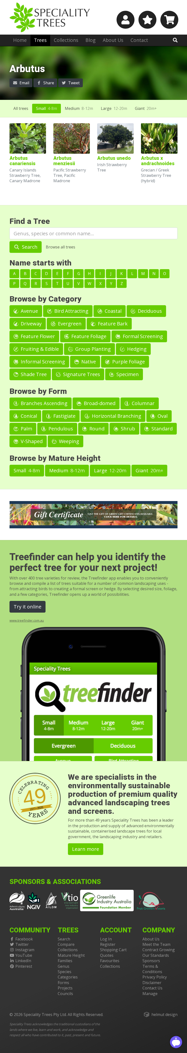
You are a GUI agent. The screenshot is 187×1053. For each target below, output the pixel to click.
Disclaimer (151, 982)
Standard (161, 428)
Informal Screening (42, 361)
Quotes (106, 955)
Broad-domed (99, 403)
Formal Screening (142, 336)
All (20, 108)
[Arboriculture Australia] (17, 900)
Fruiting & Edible (39, 349)
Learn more (85, 849)
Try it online (27, 606)
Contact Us (152, 988)
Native (88, 361)
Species (64, 971)
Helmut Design (164, 1014)
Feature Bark (112, 323)
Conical (28, 416)
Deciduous (149, 311)
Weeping (68, 441)
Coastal (112, 311)
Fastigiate (63, 416)
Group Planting (92, 349)
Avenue (28, 311)
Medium (79, 108)
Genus (63, 966)
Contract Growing (158, 949)
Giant (146, 108)
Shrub (127, 428)
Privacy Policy (154, 977)
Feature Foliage (88, 336)
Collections (66, 40)
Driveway (30, 323)
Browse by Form (38, 391)
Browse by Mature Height (55, 458)
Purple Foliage (128, 361)
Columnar (143, 403)
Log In (106, 939)
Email (24, 82)
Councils (65, 993)
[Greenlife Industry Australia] (107, 900)
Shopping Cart (113, 949)
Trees (40, 40)
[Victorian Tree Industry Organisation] (69, 900)
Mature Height (71, 955)
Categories (68, 977)
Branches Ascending (43, 403)
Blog (90, 40)
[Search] (175, 40)
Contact (139, 40)
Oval (162, 416)
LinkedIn (23, 960)
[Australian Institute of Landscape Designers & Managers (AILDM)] (51, 900)
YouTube (23, 955)
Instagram (24, 949)
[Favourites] (147, 19)
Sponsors (151, 960)
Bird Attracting (70, 311)
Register (107, 944)
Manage (150, 993)
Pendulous (60, 428)
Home (20, 40)
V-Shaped (31, 441)
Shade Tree (33, 374)
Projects (65, 988)
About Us (113, 40)
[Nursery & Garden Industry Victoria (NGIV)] (34, 900)
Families (65, 960)
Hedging (136, 349)
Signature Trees (81, 374)
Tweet (73, 82)
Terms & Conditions (152, 969)
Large (114, 108)
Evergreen (69, 323)
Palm (25, 428)
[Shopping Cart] (169, 19)
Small (46, 108)
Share (48, 82)
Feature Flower (37, 336)
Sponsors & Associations (55, 882)
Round (96, 428)
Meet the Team (156, 944)
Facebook (24, 939)
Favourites (109, 960)
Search (29, 247)
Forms (63, 982)
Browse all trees (60, 247)
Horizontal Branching (116, 416)
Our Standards (155, 955)
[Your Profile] (125, 19)
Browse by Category (45, 299)
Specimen (127, 374)
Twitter (22, 944)
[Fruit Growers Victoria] (151, 900)
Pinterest (23, 966)
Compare (66, 944)
